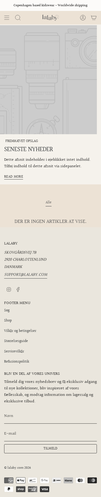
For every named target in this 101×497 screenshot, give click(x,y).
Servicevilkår (14, 351)
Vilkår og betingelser (20, 331)
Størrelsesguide (16, 341)
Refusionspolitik (16, 362)
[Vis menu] (7, 18)
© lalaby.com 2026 (17, 467)
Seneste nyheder (28, 149)
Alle (49, 202)
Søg (7, 310)
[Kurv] (93, 18)
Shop (8, 321)
